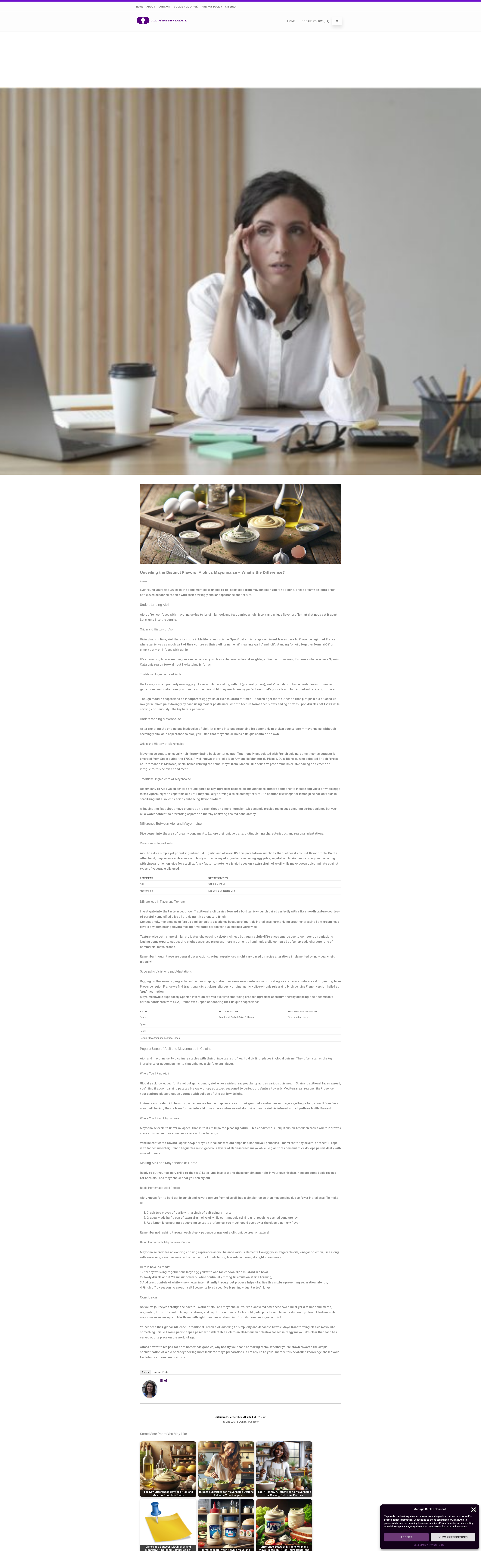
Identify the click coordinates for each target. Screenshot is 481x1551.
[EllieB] (149, 1397)
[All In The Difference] (162, 29)
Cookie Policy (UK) (186, 6)
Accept (406, 1537)
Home (139, 6)
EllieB (164, 1380)
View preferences (453, 1537)
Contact (165, 6)
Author (145, 1372)
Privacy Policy (437, 1545)
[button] (473, 1509)
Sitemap (231, 6)
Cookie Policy (421, 1545)
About (151, 6)
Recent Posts (161, 1372)
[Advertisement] (240, 58)
